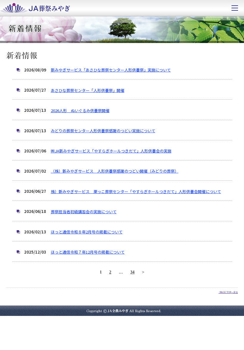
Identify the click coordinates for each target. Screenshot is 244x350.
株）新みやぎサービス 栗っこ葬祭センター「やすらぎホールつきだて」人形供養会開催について (136, 191)
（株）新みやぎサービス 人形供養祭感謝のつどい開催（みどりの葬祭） (115, 171)
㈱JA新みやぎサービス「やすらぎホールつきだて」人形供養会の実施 (111, 151)
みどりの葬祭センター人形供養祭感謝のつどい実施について (103, 130)
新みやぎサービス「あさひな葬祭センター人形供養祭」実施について (111, 70)
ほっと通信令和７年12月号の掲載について (88, 252)
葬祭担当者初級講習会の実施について (84, 211)
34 (132, 272)
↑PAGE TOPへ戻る (228, 292)
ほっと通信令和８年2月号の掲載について (87, 232)
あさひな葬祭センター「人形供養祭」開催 (87, 90)
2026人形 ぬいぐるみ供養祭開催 (80, 110)
